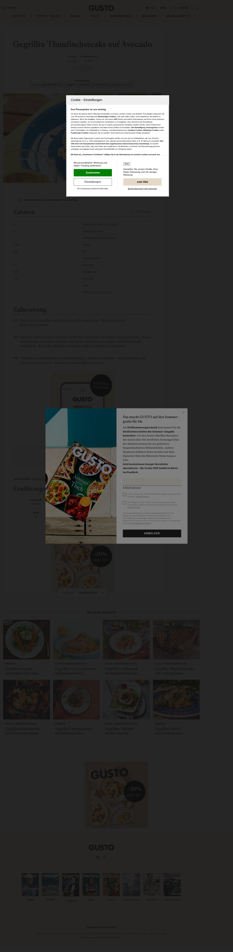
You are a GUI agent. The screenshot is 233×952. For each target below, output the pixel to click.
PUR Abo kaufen (142, 182)
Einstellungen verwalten (93, 182)
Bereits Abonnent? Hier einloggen (142, 189)
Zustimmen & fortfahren (93, 172)
